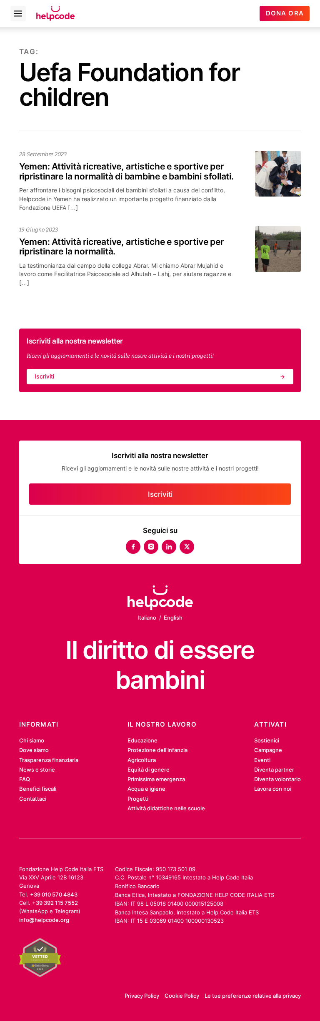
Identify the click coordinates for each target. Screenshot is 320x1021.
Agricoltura (142, 760)
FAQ (24, 779)
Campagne (268, 750)
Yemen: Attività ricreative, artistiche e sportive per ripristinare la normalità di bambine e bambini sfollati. (126, 171)
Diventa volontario (277, 779)
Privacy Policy (142, 995)
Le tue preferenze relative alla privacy (253, 995)
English (173, 617)
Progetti (138, 798)
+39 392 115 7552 (55, 902)
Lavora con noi (272, 788)
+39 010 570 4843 (54, 894)
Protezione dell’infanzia (158, 750)
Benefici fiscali (37, 788)
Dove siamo (34, 750)
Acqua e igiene (146, 788)
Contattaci (32, 798)
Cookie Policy (182, 995)
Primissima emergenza (156, 779)
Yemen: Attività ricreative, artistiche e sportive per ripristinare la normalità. (121, 246)
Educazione (143, 740)
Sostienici (266, 740)
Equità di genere (149, 769)
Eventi (262, 760)
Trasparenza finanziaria (48, 760)
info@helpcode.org (44, 919)
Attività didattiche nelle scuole (166, 808)
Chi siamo (31, 740)
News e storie (37, 769)
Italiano (147, 617)
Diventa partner (274, 769)
